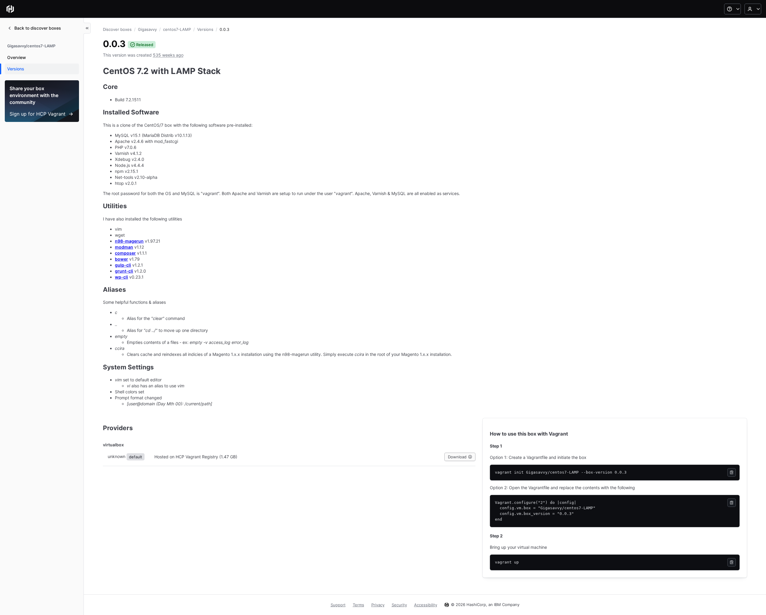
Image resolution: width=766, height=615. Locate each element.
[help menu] (732, 9)
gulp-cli (123, 265)
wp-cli (121, 276)
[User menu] (752, 9)
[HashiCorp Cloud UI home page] (10, 9)
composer (125, 253)
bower (121, 259)
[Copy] (731, 472)
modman (124, 247)
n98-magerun (129, 241)
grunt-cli (124, 270)
